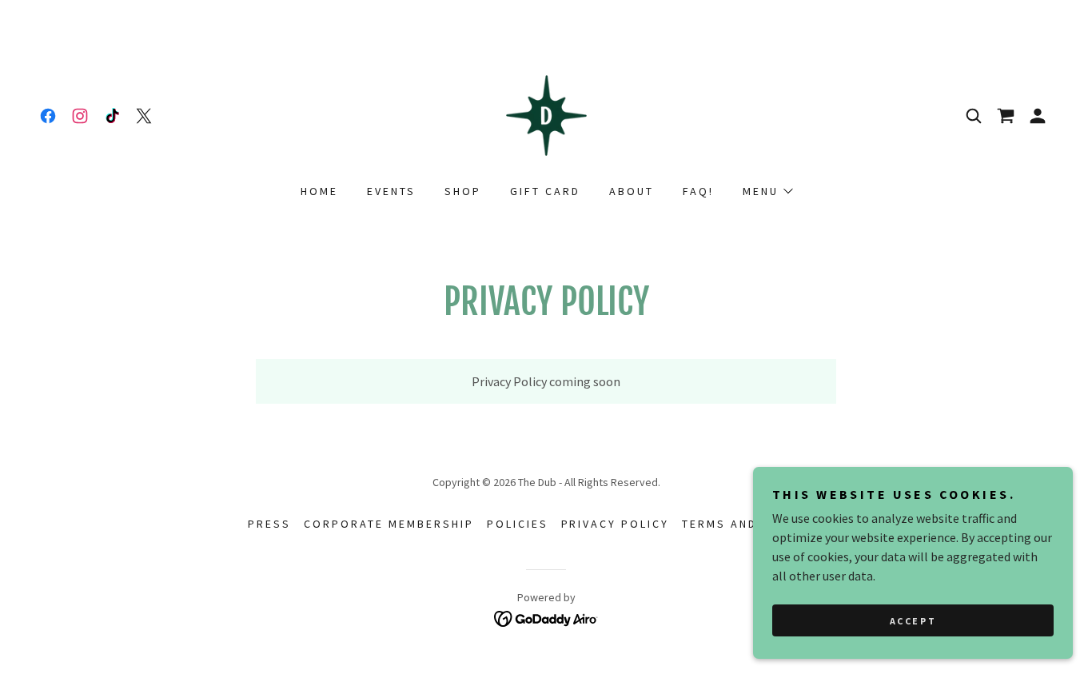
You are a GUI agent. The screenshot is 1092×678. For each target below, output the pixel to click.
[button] (1038, 116)
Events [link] (391, 191)
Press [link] (269, 523)
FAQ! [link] (698, 191)
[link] (48, 116)
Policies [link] (517, 523)
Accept (913, 621)
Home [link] (319, 191)
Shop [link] (462, 191)
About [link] (631, 191)
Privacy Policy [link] (615, 523)
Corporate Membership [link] (389, 523)
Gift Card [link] (545, 191)
